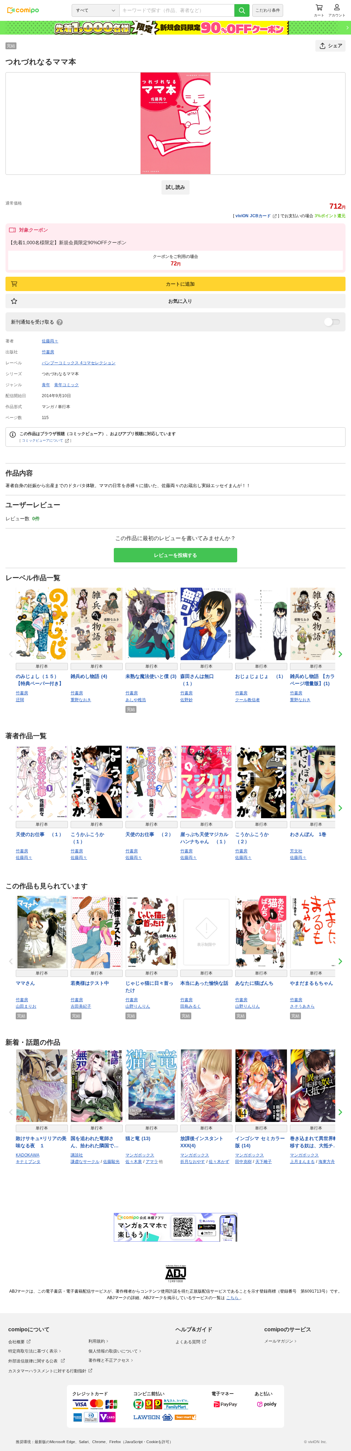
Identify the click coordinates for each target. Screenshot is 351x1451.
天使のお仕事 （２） (149, 834)
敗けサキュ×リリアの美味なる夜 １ (41, 1142)
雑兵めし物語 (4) (89, 676)
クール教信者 (247, 699)
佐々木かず (219, 1161)
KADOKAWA (27, 1155)
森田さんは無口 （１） (199, 680)
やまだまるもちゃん (311, 983)
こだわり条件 (267, 10)
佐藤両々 (50, 341)
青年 (46, 384)
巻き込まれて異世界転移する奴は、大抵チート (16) (314, 1142)
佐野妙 (186, 699)
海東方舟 (326, 1161)
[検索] (242, 10)
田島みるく (190, 1006)
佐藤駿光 (111, 1161)
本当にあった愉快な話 (204, 983)
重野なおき (81, 699)
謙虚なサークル (85, 1161)
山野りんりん (137, 1006)
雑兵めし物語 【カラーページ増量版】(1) (315, 680)
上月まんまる (302, 1161)
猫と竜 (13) (137, 1138)
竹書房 (48, 352)
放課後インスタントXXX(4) (201, 1142)
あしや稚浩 (135, 699)
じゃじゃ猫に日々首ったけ (149, 986)
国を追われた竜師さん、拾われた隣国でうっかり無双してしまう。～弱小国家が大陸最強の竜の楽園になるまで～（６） (95, 1142)
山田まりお (26, 1006)
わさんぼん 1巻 (308, 834)
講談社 (77, 1155)
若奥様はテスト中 (90, 983)
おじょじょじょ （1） (260, 676)
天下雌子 (263, 1161)
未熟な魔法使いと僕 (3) (151, 676)
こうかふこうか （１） (90, 838)
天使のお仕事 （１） (40, 834)
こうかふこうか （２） (254, 838)
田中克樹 (243, 1161)
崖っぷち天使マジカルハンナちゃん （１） (204, 838)
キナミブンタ (28, 1161)
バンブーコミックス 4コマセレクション (79, 363)
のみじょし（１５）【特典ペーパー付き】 (40, 680)
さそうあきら (302, 1006)
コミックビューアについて (42, 440)
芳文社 (296, 851)
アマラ (152, 1161)
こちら (233, 1297)
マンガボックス (139, 1155)
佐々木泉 (133, 1161)
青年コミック (66, 384)
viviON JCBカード (253, 215)
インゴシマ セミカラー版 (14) (260, 1142)
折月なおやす (192, 1161)
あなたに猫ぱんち (254, 983)
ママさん (25, 983)
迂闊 (20, 699)
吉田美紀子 (81, 1006)
